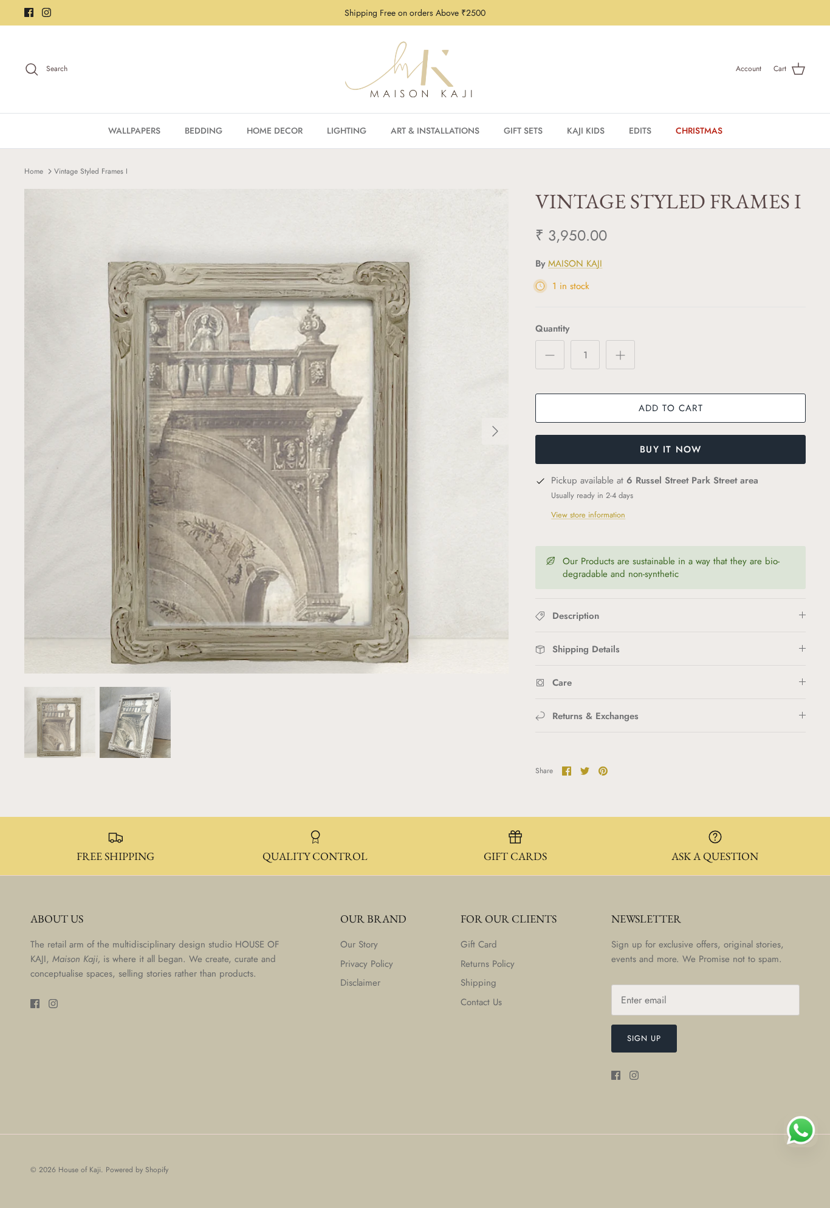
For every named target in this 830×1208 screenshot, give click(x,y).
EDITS (640, 131)
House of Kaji (79, 1169)
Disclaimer (360, 982)
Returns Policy (488, 964)
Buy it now (670, 449)
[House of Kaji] (415, 69)
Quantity (552, 328)
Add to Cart (671, 408)
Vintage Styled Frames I (91, 171)
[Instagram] (46, 12)
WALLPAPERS (134, 131)
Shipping (478, 982)
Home (33, 171)
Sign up (644, 1038)
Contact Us (481, 1002)
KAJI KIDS (586, 131)
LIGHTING (346, 131)
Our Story (359, 944)
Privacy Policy (366, 964)
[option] (266, 431)
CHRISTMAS (699, 131)
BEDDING (203, 131)
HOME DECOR (275, 131)
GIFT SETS (523, 131)
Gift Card (479, 944)
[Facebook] (28, 12)
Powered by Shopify (137, 1169)
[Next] (495, 431)
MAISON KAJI (575, 263)
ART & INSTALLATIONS (435, 131)
